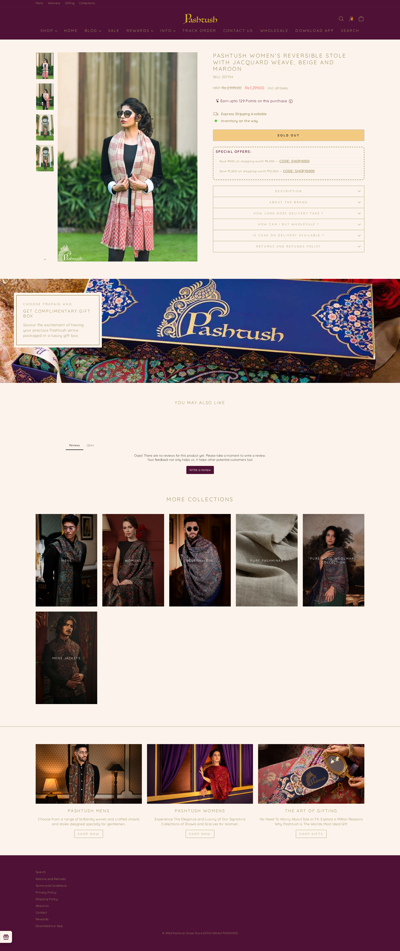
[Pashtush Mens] (89, 774)
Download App (314, 30)
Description (288, 191)
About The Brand (288, 202)
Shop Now (89, 834)
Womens (54, 3)
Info (166, 30)
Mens (39, 3)
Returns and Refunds (51, 879)
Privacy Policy (46, 892)
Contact (41, 912)
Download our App (49, 926)
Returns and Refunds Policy (288, 246)
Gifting (70, 3)
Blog (92, 30)
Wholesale (274, 30)
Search (350, 30)
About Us (42, 906)
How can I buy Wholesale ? (288, 224)
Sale (114, 30)
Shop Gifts (311, 834)
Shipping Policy (47, 899)
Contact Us (238, 30)
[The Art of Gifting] (311, 774)
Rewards (139, 30)
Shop (48, 30)
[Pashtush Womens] (200, 774)
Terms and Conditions (51, 885)
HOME (71, 30)
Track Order (199, 30)
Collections (87, 3)
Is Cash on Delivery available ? (289, 235)
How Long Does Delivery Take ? (288, 213)
